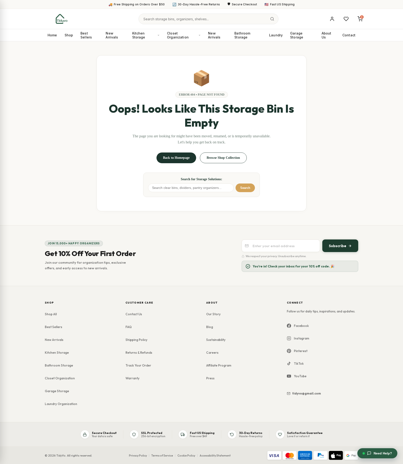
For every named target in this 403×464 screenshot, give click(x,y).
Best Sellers (86, 35)
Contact (348, 35)
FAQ (128, 327)
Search (245, 188)
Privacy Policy (138, 455)
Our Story (213, 314)
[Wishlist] (346, 19)
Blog (209, 327)
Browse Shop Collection (223, 157)
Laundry (276, 35)
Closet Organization (178, 35)
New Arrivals (112, 35)
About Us (326, 35)
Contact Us (133, 314)
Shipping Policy (136, 340)
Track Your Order (138, 365)
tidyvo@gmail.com (306, 393)
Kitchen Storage (138, 35)
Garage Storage (296, 35)
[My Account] (332, 19)
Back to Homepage (176, 157)
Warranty (132, 378)
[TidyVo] (61, 19)
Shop (69, 35)
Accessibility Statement (215, 455)
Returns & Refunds (138, 352)
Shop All (51, 314)
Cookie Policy (186, 455)
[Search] (272, 19)
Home (52, 35)
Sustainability (216, 340)
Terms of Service (162, 455)
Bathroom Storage (242, 35)
